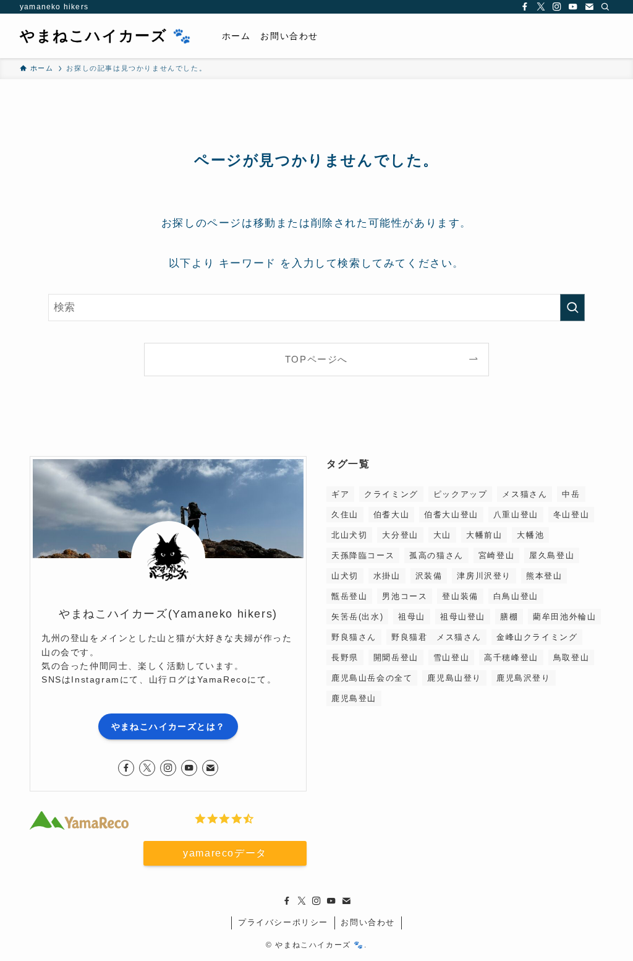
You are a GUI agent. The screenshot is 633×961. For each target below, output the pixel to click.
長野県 (345, 657)
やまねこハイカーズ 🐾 (106, 35)
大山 (442, 535)
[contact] (589, 7)
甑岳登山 (349, 596)
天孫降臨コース (362, 555)
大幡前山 (484, 535)
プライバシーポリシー (283, 922)
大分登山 (400, 535)
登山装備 (460, 596)
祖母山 (411, 616)
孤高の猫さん (436, 555)
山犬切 (345, 575)
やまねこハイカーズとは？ (168, 726)
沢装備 (429, 575)
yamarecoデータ (225, 853)
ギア (340, 494)
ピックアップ (460, 494)
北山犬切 (349, 535)
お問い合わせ (368, 922)
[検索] (605, 7)
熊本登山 (544, 575)
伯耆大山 (391, 514)
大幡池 (530, 535)
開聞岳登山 (395, 657)
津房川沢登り (484, 575)
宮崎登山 (496, 555)
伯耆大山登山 (451, 514)
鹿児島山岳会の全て (371, 678)
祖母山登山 (462, 616)
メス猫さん (524, 494)
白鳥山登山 (515, 596)
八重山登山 (515, 514)
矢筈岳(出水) (357, 616)
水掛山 (387, 575)
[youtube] (573, 7)
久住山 (345, 514)
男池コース (404, 596)
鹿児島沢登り (523, 678)
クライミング (391, 494)
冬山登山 (571, 514)
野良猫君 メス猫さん (436, 637)
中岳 (571, 494)
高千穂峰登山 (511, 657)
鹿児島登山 (353, 698)
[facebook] (525, 7)
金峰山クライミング (536, 637)
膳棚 (509, 616)
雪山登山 (451, 657)
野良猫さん (353, 637)
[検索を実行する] (572, 307)
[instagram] (557, 7)
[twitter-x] (541, 7)
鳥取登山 (571, 657)
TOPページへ (316, 359)
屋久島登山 (551, 555)
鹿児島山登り (454, 678)
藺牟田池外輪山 (564, 616)
